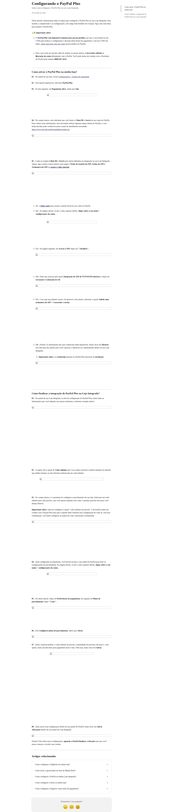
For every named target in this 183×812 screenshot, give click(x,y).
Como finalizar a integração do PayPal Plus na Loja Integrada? (136, 15)
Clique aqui (45, 206)
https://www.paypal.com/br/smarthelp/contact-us (51, 129)
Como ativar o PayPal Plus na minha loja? (135, 8)
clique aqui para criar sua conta (53, 44)
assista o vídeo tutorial (59, 167)
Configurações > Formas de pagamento (73, 77)
